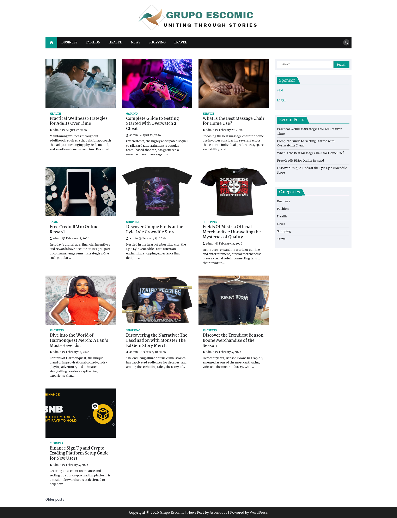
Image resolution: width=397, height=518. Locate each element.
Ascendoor (218, 512)
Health (116, 42)
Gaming (132, 113)
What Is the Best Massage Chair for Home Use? (233, 121)
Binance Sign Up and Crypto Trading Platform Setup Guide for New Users (79, 453)
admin (57, 130)
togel (281, 100)
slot (280, 90)
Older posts (54, 499)
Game (54, 222)
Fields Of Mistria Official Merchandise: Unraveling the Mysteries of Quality (232, 232)
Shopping (157, 42)
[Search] (346, 42)
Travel (180, 42)
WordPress (258, 512)
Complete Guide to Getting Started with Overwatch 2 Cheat (152, 124)
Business (69, 42)
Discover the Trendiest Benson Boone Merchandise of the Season (233, 340)
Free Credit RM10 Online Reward (74, 230)
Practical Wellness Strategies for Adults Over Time (79, 121)
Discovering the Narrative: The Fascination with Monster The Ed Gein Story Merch (156, 340)
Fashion (93, 42)
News (135, 42)
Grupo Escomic (172, 512)
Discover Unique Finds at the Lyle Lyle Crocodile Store (154, 230)
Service (208, 113)
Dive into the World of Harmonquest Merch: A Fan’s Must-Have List (79, 340)
